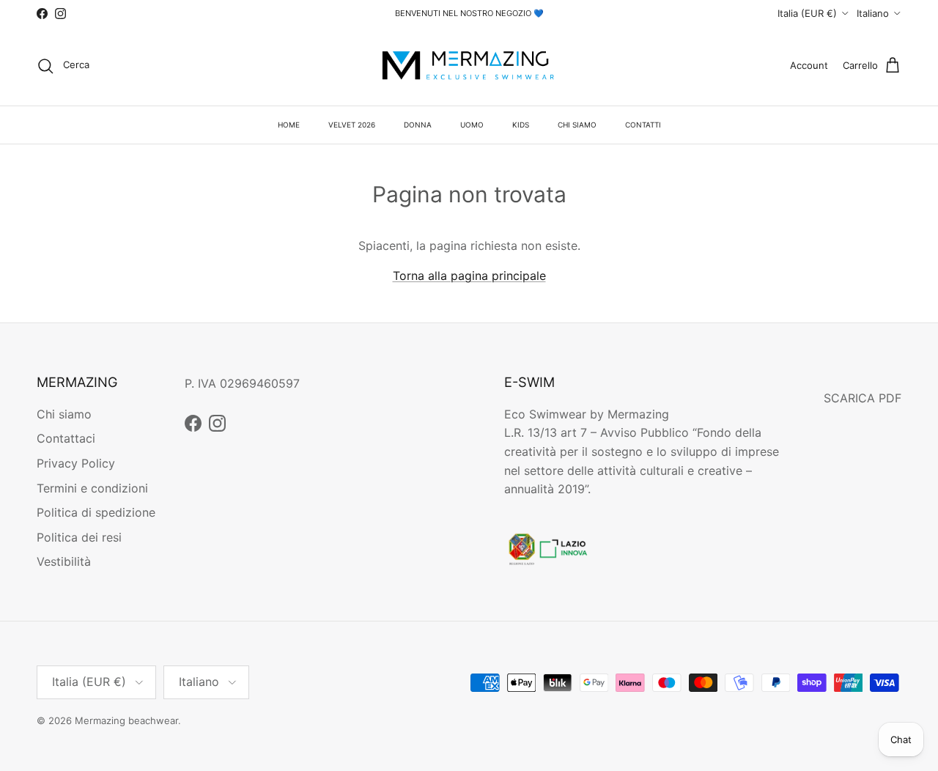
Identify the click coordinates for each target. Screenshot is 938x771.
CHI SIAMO (577, 124)
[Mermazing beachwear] (469, 66)
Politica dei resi (79, 537)
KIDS (520, 124)
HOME (289, 124)
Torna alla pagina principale (469, 275)
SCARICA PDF (862, 398)
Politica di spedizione (96, 512)
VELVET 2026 (351, 124)
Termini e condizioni (92, 488)
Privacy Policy (76, 463)
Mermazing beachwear (126, 720)
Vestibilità (64, 561)
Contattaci (66, 438)
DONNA (418, 124)
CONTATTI (643, 124)
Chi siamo (64, 414)
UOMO (472, 124)
